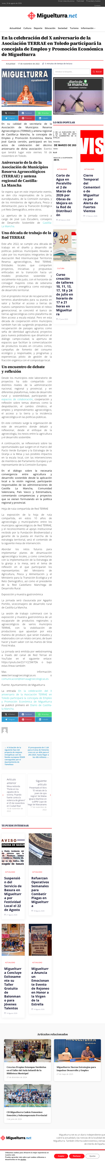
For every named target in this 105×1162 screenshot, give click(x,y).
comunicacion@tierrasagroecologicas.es (25, 679)
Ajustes (92, 1156)
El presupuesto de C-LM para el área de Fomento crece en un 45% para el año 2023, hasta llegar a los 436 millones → (38, 752)
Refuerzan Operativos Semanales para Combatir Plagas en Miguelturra (40, 892)
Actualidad (10, 63)
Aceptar (61, 1156)
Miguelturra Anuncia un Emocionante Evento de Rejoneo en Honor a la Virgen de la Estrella (40, 986)
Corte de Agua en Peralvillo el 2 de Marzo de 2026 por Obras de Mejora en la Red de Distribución (64, 195)
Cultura (60, 268)
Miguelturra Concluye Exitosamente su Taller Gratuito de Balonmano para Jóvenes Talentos (13, 988)
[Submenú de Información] (94, 28)
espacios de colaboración (17, 399)
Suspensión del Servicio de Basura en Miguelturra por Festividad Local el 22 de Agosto (13, 894)
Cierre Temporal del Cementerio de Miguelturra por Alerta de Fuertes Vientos (91, 193)
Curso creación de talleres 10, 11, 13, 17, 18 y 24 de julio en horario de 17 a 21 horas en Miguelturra (64, 294)
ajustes (23, 1159)
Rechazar (77, 1156)
